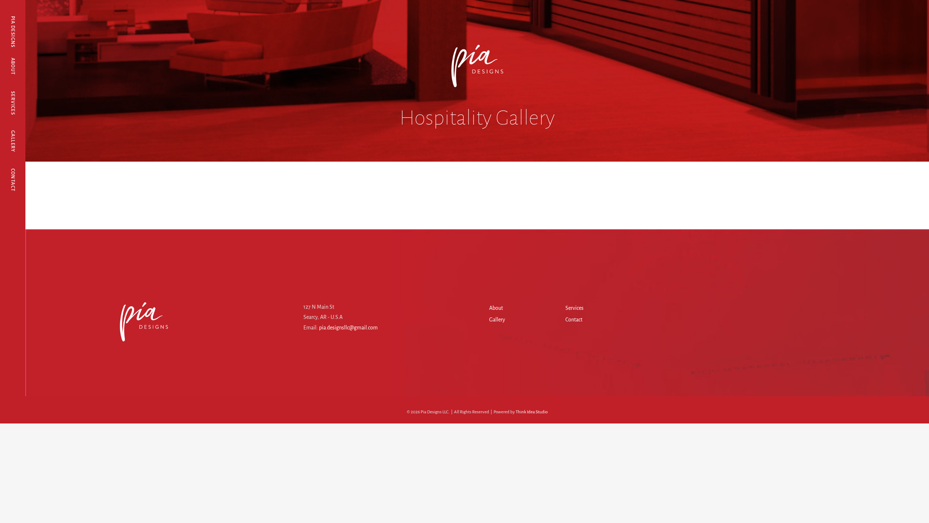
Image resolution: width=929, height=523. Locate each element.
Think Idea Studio (532, 412)
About (496, 308)
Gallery (497, 320)
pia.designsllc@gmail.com (348, 328)
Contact (573, 320)
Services (574, 308)
